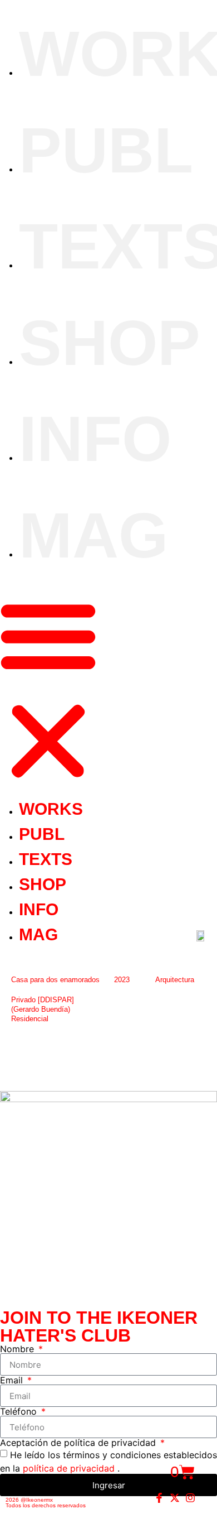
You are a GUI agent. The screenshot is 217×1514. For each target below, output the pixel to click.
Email (13, 1380)
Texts (45, 859)
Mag (93, 535)
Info (95, 438)
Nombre (18, 1348)
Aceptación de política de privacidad (79, 1442)
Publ (106, 150)
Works (51, 809)
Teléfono (20, 1411)
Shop (109, 342)
